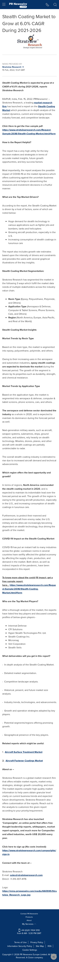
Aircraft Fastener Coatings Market (24, 760)
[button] (29, 42)
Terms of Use (20, 942)
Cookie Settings (29, 949)
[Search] (55, 4)
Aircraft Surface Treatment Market (23, 752)
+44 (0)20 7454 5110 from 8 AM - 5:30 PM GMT (29, 932)
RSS (49, 946)
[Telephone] (47, 4)
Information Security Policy (19, 946)
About (29, 920)
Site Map (40, 946)
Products (29, 917)
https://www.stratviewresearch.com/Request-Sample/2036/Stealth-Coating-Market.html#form (29, 588)
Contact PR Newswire (29, 913)
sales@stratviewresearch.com (26, 875)
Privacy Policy (36, 942)
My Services (28, 924)
